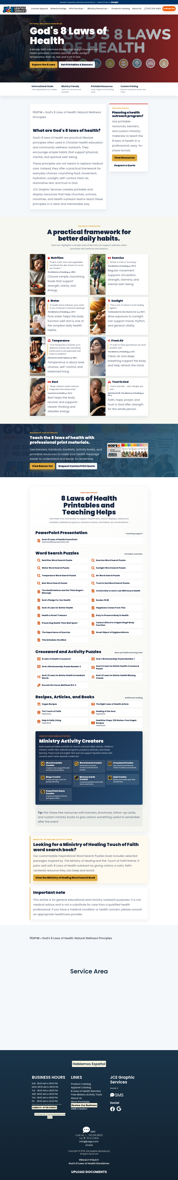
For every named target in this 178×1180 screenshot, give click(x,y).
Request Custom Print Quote (77, 466)
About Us (136, 8)
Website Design (58, 8)
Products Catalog (121, 8)
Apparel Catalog (81, 1087)
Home (37, 112)
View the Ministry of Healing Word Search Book (65, 877)
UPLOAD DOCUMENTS (89, 1172)
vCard (89, 1145)
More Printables (80, 1101)
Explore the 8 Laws (43, 64)
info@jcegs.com (89, 1141)
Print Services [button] (76, 8)
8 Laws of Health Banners (86, 1091)
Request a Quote (124, 165)
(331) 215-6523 (153, 8)
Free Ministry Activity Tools (86, 1094)
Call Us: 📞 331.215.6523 (89, 1135)
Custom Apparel (39, 8)
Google (114, 2)
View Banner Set (42, 466)
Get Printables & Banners (77, 64)
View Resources (124, 157)
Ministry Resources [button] (97, 8)
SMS (92, 1131)
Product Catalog (81, 1084)
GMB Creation (79, 1108)
